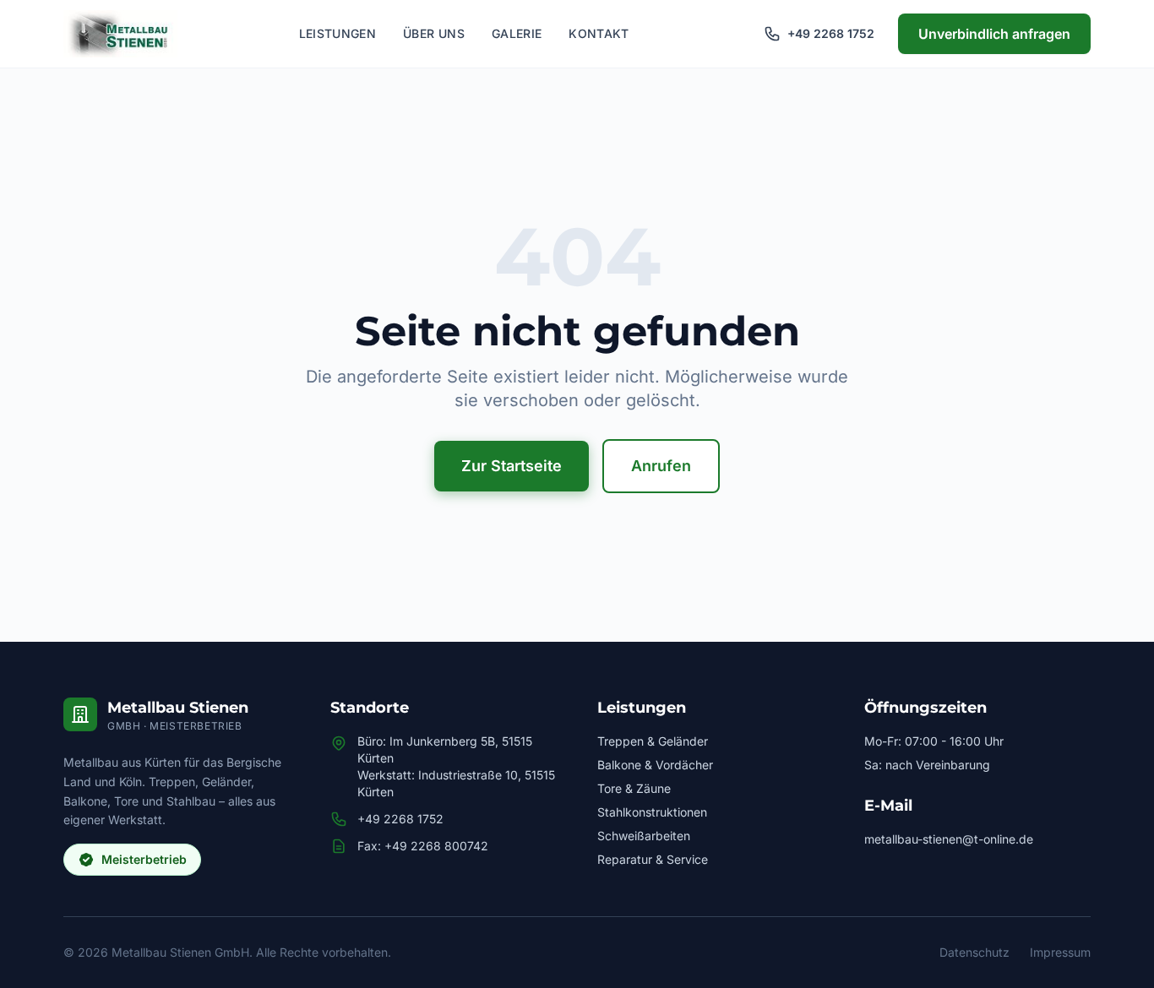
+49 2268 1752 (400, 819)
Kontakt (599, 33)
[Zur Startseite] (120, 33)
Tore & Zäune (634, 788)
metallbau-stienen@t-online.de (948, 839)
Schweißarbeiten (643, 835)
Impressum (1060, 952)
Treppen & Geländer (652, 741)
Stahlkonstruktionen (652, 812)
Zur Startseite (511, 466)
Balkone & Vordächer (655, 764)
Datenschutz (974, 952)
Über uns (434, 33)
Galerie (517, 33)
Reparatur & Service (652, 859)
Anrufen (661, 466)
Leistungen (338, 33)
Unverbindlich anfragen (994, 33)
